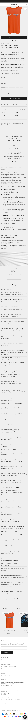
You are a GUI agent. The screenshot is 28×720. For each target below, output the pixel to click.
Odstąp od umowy (5, 675)
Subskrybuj (7, 652)
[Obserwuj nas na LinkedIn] (9, 704)
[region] (14, 151)
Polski (20, 707)
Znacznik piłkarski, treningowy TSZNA (9, 631)
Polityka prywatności (6, 664)
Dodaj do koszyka (14, 98)
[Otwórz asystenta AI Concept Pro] (25, 717)
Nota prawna (4, 673)
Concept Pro (5, 43)
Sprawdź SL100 (14, 278)
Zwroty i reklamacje (6, 662)
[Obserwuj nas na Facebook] (2, 704)
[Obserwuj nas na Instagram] (5, 704)
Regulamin (4, 668)
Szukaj (2, 659)
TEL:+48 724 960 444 (7, 697)
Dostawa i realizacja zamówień (8, 666)
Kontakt (3, 671)
